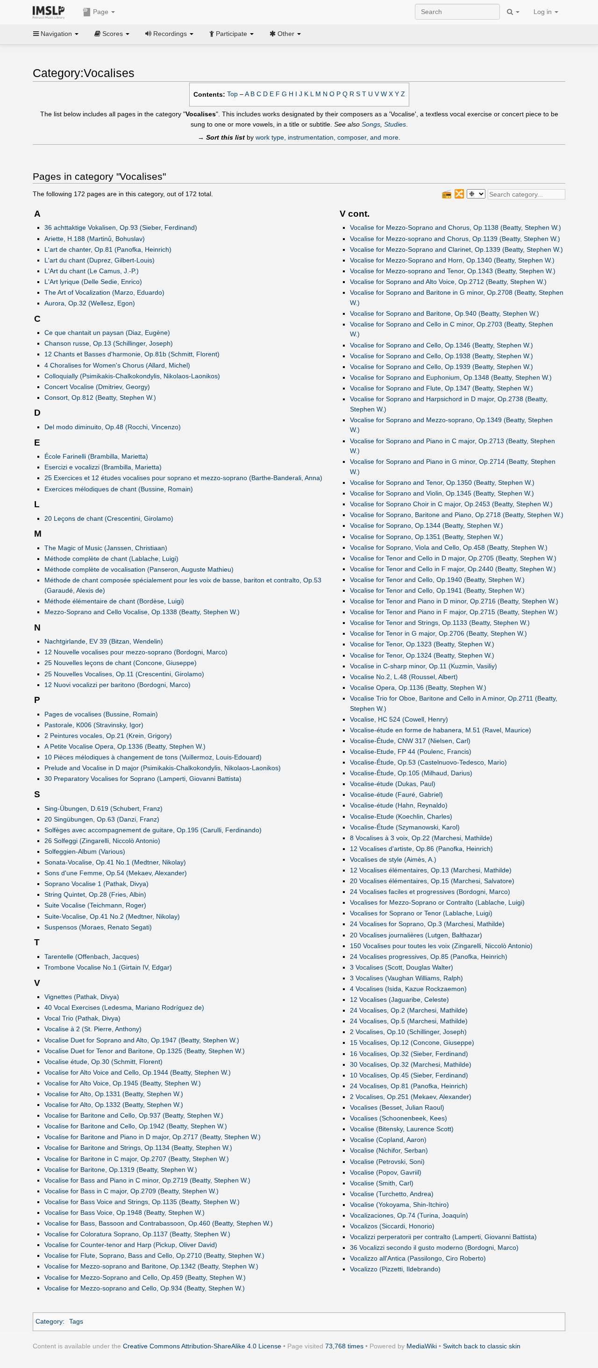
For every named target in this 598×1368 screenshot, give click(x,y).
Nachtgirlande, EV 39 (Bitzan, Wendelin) (103, 641)
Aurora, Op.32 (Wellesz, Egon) (89, 303)
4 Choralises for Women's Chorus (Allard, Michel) (117, 365)
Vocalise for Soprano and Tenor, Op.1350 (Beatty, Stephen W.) (442, 482)
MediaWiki (421, 1346)
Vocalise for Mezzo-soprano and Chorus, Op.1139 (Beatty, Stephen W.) (455, 238)
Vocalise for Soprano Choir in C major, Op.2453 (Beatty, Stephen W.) (451, 504)
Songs (371, 124)
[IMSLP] (51, 11)
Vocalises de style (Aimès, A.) (393, 859)
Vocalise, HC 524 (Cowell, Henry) (399, 719)
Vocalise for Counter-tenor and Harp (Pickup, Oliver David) (130, 1244)
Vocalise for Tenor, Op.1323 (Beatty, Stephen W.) (422, 644)
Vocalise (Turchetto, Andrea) (392, 1194)
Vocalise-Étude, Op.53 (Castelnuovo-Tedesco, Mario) (428, 762)
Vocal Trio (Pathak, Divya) (82, 1018)
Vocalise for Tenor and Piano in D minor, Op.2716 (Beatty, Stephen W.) (454, 601)
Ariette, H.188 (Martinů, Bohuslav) (94, 238)
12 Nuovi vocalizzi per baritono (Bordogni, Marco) (117, 684)
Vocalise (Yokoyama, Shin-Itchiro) (399, 1204)
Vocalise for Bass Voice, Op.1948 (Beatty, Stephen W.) (124, 1212)
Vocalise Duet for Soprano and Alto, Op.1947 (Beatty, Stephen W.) (141, 1040)
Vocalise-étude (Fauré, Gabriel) (396, 794)
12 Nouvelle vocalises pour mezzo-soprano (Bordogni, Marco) (136, 652)
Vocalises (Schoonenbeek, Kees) (398, 1118)
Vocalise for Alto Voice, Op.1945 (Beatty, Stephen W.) (122, 1083)
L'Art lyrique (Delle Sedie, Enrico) (93, 281)
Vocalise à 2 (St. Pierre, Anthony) (93, 1029)
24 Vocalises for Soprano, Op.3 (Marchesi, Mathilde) (427, 924)
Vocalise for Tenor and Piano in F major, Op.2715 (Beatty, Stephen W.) (454, 612)
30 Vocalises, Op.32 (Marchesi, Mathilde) (410, 1064)
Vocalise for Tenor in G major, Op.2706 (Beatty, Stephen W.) (438, 633)
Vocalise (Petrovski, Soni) (387, 1161)
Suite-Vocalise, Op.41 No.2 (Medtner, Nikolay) (112, 916)
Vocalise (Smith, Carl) (381, 1183)
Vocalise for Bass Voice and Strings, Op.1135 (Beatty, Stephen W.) (142, 1201)
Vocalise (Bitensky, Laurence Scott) (402, 1129)
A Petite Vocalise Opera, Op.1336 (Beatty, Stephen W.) (125, 746)
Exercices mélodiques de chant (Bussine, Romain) (118, 489)
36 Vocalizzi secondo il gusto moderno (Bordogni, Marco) (434, 1247)
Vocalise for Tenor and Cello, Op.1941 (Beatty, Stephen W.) (437, 590)
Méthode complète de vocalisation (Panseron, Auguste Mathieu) (139, 569)
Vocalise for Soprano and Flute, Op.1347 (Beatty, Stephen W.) (441, 388)
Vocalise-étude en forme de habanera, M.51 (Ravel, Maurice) (440, 730)
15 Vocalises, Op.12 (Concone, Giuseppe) (412, 1042)
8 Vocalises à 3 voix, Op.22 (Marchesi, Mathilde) (421, 838)
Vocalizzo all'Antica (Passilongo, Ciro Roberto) (418, 1258)
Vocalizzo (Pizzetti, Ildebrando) (395, 1269)
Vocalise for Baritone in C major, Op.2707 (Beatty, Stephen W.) (136, 1158)
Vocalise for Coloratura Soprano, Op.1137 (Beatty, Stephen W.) (137, 1234)
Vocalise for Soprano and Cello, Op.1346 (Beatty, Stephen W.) (441, 345)
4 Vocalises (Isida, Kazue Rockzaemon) (408, 988)
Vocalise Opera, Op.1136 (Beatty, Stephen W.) (418, 687)
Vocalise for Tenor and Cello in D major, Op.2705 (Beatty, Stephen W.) (453, 558)
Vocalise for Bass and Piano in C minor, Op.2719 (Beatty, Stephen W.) (147, 1180)
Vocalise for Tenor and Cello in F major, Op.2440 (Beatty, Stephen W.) (453, 569)
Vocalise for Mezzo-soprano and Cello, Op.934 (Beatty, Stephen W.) (144, 1288)
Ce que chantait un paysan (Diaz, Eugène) (107, 332)
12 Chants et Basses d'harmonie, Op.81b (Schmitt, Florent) (132, 354)
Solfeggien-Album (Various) (84, 851)
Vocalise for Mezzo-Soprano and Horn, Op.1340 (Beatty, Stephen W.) (452, 260)
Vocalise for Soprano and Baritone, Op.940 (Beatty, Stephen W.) (444, 313)
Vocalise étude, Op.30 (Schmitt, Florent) (103, 1061)
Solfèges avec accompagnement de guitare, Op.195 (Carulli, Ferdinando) (153, 830)
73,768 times (344, 1346)
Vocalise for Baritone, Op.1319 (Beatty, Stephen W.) (120, 1169)
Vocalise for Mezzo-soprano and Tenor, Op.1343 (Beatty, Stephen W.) (452, 271)
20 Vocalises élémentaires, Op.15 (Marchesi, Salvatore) (432, 881)
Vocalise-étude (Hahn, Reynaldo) (399, 805)
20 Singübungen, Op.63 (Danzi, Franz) (101, 819)
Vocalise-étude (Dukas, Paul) (392, 783)
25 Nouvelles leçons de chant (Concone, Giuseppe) (120, 662)
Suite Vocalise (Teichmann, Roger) (95, 905)
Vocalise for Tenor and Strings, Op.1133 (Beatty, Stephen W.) (440, 622)
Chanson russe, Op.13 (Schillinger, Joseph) (108, 343)
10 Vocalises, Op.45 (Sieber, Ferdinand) (409, 1075)
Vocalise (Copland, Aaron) (388, 1139)
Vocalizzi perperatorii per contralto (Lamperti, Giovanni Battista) (443, 1236)
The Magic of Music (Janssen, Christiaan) (105, 548)
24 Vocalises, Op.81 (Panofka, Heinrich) (409, 1086)
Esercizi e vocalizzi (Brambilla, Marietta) (103, 467)
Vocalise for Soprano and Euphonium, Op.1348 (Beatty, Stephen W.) (451, 377)
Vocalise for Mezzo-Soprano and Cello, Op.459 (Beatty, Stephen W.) (145, 1277)
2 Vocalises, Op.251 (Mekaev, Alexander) (410, 1096)
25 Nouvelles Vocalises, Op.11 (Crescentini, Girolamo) (124, 674)
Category (49, 1321)
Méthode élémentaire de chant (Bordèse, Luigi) (114, 601)
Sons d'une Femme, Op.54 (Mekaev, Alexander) (115, 873)
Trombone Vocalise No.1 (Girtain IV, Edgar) (108, 967)
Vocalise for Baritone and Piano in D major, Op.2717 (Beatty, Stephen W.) (152, 1137)
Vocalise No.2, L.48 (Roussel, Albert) (404, 676)
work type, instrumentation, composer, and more (327, 137)
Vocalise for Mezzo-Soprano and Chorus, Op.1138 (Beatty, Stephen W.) (455, 227)
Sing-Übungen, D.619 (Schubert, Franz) (103, 808)
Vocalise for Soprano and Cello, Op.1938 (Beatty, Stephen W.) (441, 356)
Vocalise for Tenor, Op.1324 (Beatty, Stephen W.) (422, 655)
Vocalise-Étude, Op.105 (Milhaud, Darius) (411, 773)
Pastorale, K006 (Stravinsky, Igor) (93, 725)
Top (232, 94)
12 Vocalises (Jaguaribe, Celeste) (399, 999)
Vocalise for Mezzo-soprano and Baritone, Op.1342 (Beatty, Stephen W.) (151, 1266)
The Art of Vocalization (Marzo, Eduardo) (104, 292)
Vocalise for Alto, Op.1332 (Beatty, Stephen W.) (113, 1104)
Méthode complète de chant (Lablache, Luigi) (111, 558)
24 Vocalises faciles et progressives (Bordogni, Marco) (430, 891)
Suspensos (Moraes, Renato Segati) (98, 927)
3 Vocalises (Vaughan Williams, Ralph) (406, 978)
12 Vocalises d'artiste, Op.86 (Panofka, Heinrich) (421, 848)
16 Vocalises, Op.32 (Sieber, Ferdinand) (409, 1053)
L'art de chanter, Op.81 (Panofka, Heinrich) (107, 249)
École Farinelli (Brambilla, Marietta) (96, 456)
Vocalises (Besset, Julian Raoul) (397, 1107)
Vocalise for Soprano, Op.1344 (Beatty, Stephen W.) (426, 525)
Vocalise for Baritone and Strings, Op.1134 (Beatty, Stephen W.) (138, 1147)
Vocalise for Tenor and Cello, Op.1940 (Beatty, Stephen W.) (437, 579)
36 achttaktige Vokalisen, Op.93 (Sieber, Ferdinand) (120, 227)
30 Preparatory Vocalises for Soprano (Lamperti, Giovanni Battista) (143, 778)
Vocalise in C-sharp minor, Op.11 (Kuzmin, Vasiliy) (423, 666)
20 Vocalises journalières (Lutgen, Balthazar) (416, 935)
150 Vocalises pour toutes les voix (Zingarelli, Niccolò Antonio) (441, 946)
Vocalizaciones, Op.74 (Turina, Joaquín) (409, 1215)
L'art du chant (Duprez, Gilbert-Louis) (99, 260)
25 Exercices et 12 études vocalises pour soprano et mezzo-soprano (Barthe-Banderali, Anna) (183, 478)
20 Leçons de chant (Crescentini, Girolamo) (108, 518)
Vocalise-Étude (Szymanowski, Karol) (405, 827)
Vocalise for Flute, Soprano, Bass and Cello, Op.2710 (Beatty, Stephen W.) (154, 1255)
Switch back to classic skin (481, 1346)
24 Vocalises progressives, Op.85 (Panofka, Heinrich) (428, 956)
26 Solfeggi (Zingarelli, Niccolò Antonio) (102, 840)
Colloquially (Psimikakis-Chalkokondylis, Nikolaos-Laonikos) (132, 376)
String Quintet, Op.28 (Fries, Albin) (95, 894)
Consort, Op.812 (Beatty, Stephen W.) (100, 397)
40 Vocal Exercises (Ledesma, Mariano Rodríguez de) (124, 1007)
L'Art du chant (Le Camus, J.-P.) (91, 271)
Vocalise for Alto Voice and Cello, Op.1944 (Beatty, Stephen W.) (137, 1072)
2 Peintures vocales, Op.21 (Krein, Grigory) (108, 735)
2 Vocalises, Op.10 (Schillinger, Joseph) (408, 1031)
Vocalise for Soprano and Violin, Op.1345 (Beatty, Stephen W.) (442, 493)
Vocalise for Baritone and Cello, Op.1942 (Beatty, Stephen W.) (135, 1126)
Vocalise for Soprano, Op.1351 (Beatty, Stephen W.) (426, 536)
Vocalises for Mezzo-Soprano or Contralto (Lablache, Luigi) (437, 902)
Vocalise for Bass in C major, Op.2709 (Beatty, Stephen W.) (131, 1191)
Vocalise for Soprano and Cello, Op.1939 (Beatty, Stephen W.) (441, 366)
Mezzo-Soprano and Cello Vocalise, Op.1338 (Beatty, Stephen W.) (142, 612)
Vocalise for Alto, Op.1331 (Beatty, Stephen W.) (113, 1094)
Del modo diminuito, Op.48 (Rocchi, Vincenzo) (112, 427)
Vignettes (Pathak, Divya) (81, 996)
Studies (395, 124)
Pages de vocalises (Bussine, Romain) (101, 714)
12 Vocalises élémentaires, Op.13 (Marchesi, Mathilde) (431, 870)
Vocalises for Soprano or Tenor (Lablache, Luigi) (421, 913)
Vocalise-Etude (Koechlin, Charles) (401, 816)
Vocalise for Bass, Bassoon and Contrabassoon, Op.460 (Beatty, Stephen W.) (158, 1223)
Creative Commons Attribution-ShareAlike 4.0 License (202, 1346)
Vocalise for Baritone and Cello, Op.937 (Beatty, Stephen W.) (133, 1115)
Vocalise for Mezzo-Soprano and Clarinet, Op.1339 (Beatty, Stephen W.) (456, 249)
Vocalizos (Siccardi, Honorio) (392, 1226)
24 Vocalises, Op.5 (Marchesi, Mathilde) (409, 1021)
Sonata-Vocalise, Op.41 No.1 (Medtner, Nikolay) (115, 862)
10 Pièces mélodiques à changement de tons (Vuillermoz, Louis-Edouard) (153, 757)
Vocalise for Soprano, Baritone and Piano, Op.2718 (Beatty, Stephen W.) (456, 514)
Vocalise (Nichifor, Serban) (389, 1150)
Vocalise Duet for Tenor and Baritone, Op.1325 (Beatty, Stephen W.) (144, 1051)
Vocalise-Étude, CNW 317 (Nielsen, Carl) (410, 740)
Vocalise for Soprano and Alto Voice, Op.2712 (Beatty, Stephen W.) (448, 281)
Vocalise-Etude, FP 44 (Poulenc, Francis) (410, 751)
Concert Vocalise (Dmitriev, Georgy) (97, 386)
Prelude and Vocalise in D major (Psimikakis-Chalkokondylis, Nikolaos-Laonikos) (162, 768)
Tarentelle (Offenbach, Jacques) (91, 956)
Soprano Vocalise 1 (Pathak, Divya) (96, 883)
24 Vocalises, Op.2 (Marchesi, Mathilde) (409, 1010)
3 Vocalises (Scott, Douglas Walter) (401, 967)
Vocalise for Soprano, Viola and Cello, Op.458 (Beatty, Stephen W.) (449, 547)
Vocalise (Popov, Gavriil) (385, 1172)
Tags (76, 1321)
